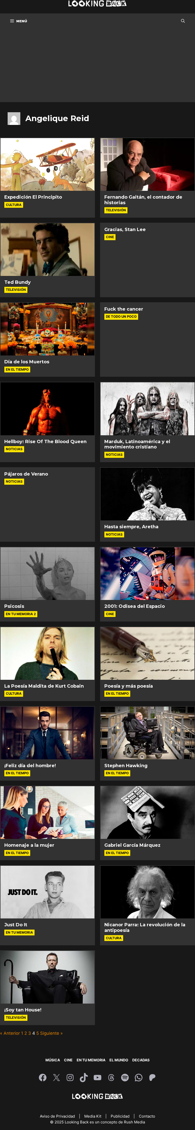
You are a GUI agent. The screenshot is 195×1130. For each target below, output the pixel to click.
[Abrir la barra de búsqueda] (183, 21)
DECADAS (141, 1060)
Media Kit (93, 1116)
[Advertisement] (97, 66)
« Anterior (10, 1033)
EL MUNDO (118, 1060)
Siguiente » (51, 1033)
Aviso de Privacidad (58, 1116)
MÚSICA (52, 1060)
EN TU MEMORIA (91, 1060)
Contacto (147, 1116)
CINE (68, 1060)
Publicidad (121, 1116)
